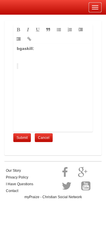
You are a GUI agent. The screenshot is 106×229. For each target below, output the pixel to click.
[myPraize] (18, 7)
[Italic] (28, 29)
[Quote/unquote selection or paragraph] (48, 29)
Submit (22, 138)
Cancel (43, 138)
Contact (12, 191)
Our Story (13, 171)
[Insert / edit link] (29, 39)
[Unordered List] (58, 29)
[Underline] (37, 29)
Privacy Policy (17, 177)
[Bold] (18, 29)
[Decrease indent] (18, 39)
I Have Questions (19, 184)
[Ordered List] (69, 29)
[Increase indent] (80, 29)
